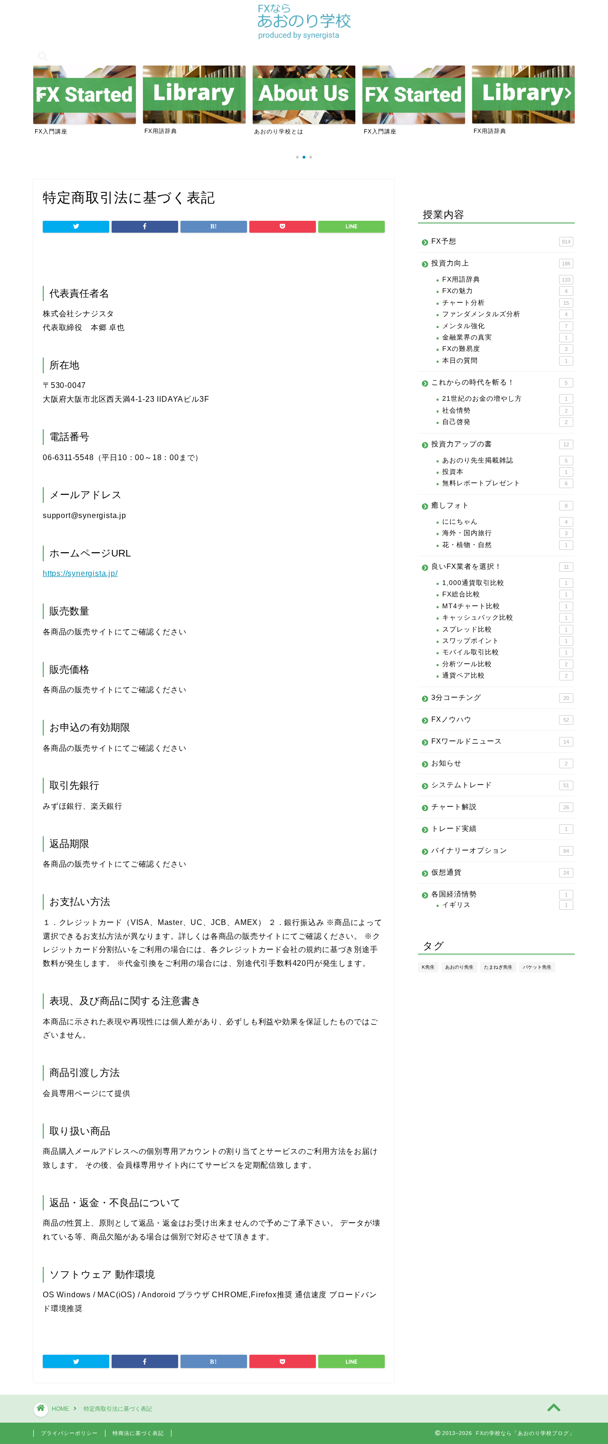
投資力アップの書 (500, 444)
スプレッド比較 (505, 629)
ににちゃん (505, 521)
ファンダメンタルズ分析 (505, 314)
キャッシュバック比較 (505, 617)
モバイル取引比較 (505, 652)
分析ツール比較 (505, 664)
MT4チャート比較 (505, 606)
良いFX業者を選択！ (500, 566)
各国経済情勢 (499, 894)
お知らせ (499, 763)
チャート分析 (505, 302)
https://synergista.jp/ (80, 573)
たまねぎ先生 (498, 967)
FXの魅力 (505, 290)
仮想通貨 (500, 872)
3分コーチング (500, 697)
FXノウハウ (500, 719)
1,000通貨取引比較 (505, 582)
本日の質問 (505, 360)
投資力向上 (500, 263)
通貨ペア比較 (505, 675)
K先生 (428, 967)
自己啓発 (505, 421)
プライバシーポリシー (69, 1433)
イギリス (505, 904)
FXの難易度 (505, 348)
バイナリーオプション (500, 850)
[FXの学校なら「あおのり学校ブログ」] (304, 38)
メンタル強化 (505, 326)
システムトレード (500, 785)
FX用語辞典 (506, 279)
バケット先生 (537, 967)
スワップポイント (505, 640)
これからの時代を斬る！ (499, 382)
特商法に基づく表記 (138, 1433)
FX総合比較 (505, 594)
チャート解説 (500, 806)
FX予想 (500, 241)
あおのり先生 (459, 967)
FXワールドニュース (500, 741)
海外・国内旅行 (505, 533)
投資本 (505, 471)
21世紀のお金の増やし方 (505, 398)
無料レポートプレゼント (505, 483)
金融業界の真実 (505, 337)
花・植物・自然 (505, 544)
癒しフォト (499, 505)
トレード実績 (499, 828)
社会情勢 (505, 410)
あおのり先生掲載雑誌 (505, 460)
